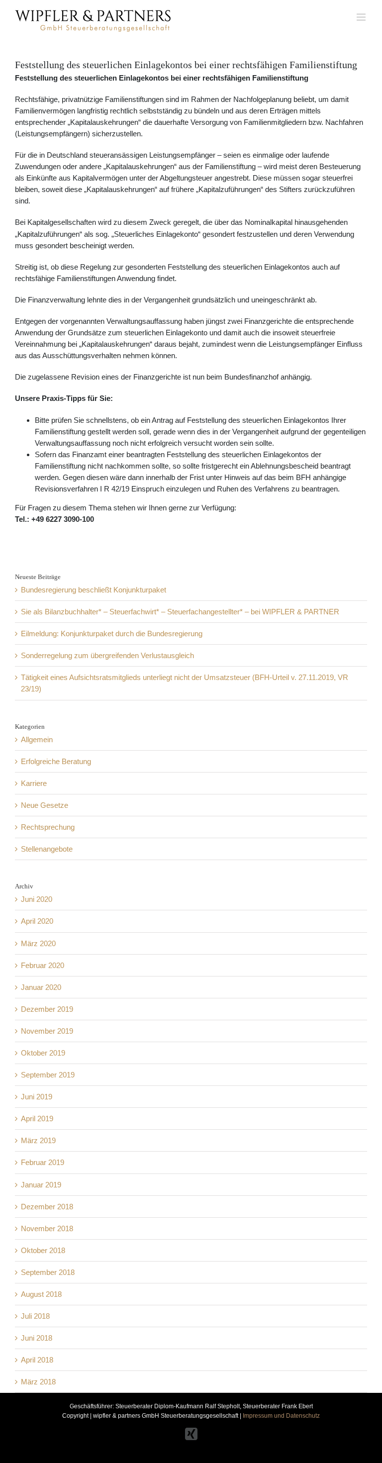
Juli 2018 (35, 1316)
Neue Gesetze (44, 805)
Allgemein (37, 739)
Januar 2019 (41, 1184)
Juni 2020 (36, 899)
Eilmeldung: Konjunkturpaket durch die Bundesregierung (111, 633)
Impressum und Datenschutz (281, 1415)
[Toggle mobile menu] (362, 17)
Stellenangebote (47, 849)
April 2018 (37, 1360)
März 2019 (38, 1140)
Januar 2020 (41, 987)
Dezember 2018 (47, 1206)
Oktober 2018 (43, 1250)
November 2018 (47, 1228)
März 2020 (38, 943)
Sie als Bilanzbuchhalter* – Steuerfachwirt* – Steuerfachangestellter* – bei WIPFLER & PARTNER (180, 611)
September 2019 (48, 1075)
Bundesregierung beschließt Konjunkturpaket (93, 589)
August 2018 (41, 1294)
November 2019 (47, 1031)
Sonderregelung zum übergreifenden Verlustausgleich (107, 655)
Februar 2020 (42, 965)
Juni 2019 (36, 1096)
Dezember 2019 (47, 1009)
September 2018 (48, 1272)
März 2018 (38, 1381)
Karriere (34, 783)
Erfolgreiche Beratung (56, 761)
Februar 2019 (42, 1162)
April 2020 (37, 921)
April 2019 (37, 1118)
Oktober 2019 (43, 1053)
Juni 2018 (36, 1338)
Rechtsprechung (48, 827)
